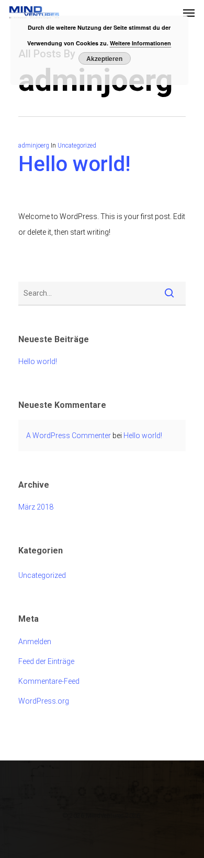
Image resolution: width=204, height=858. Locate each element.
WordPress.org (43, 701)
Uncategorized (77, 145)
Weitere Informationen (140, 43)
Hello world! (74, 164)
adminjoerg (33, 145)
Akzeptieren (104, 58)
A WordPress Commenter (68, 435)
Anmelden (34, 641)
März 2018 (35, 507)
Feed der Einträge (46, 661)
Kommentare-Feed (49, 681)
